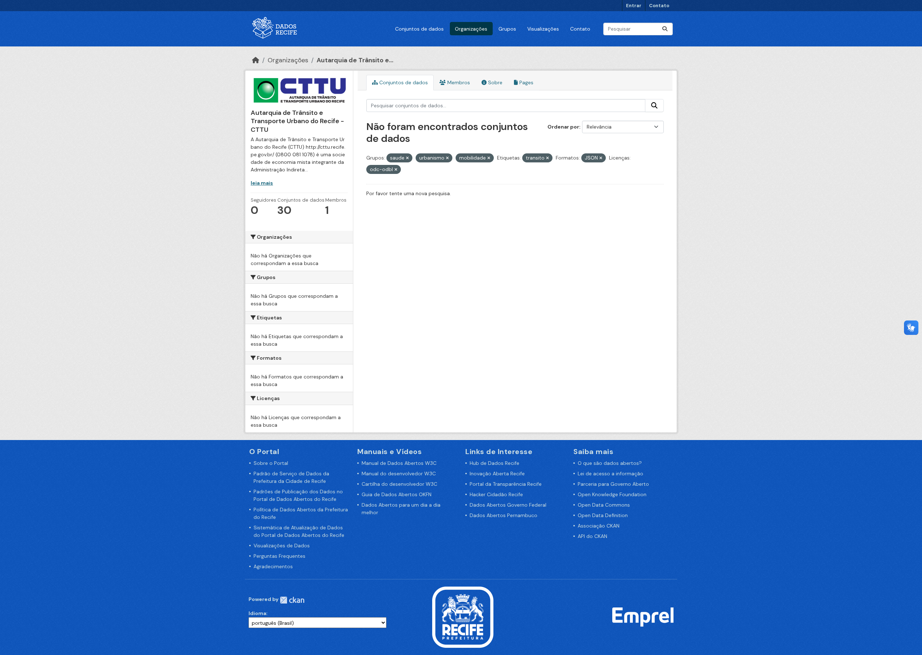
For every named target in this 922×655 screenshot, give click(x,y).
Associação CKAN (598, 525)
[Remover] (407, 158)
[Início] (255, 60)
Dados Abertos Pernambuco (503, 515)
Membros (458, 82)
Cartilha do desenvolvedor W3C (399, 484)
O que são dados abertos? (610, 463)
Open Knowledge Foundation (612, 494)
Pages (525, 82)
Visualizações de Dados (282, 545)
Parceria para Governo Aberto (613, 484)
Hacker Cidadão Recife (496, 494)
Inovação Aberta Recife (497, 473)
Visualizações (543, 29)
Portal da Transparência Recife (506, 484)
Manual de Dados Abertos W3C (399, 463)
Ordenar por (563, 127)
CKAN (292, 600)
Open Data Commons (604, 505)
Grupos (507, 29)
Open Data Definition (603, 515)
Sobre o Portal (271, 463)
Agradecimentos (273, 566)
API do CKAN (592, 536)
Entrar (633, 6)
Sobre (494, 82)
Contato (659, 6)
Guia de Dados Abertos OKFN (396, 494)
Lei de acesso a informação (610, 473)
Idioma (257, 613)
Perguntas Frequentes (279, 556)
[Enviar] (665, 29)
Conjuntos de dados (419, 29)
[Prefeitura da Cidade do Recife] (462, 616)
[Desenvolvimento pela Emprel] (642, 616)
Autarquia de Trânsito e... (355, 60)
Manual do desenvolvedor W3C (399, 473)
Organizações (471, 29)
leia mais (262, 183)
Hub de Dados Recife (494, 463)
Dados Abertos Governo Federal (508, 505)
